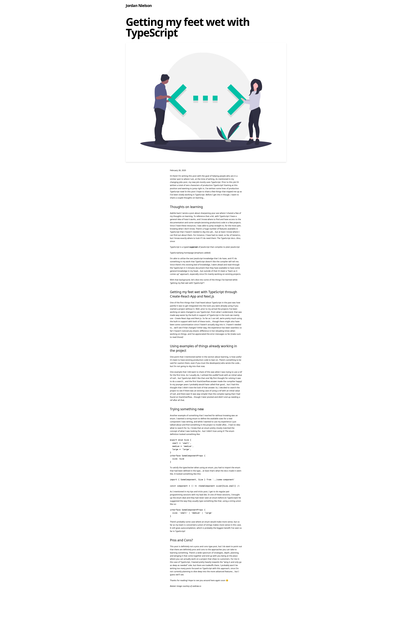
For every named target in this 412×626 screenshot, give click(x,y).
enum (172, 418)
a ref (240, 372)
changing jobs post (178, 182)
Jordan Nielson (139, 5)
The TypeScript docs (226, 238)
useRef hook (218, 375)
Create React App (183, 318)
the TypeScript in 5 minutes (182, 268)
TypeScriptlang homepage (182, 252)
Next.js (198, 318)
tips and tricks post (199, 491)
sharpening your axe (210, 213)
